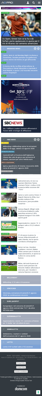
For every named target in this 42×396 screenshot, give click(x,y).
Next (38, 25)
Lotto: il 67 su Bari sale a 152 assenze (18, 347)
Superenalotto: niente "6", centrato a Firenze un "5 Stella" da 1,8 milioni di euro (21, 322)
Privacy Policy (21, 363)
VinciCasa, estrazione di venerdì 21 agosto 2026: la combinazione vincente (20, 294)
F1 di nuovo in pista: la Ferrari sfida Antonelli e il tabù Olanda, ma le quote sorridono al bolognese (28, 238)
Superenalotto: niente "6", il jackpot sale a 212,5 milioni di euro (29, 225)
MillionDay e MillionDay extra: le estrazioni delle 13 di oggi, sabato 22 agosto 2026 (20, 147)
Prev (4, 25)
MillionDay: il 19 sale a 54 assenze (16, 282)
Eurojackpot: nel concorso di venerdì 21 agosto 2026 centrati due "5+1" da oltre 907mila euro (19, 308)
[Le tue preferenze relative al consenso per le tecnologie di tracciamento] (38, 392)
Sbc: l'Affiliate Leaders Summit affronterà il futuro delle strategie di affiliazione (20, 129)
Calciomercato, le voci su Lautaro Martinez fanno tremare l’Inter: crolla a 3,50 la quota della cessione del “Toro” (29, 185)
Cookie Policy (21, 367)
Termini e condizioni (21, 371)
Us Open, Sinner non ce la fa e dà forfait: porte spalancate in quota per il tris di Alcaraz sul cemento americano (20, 41)
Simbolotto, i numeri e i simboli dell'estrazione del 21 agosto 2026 (16, 335)
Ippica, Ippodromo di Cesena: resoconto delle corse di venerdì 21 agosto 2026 (21, 167)
